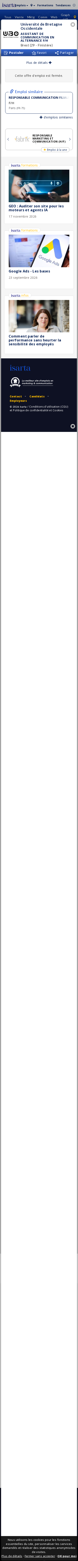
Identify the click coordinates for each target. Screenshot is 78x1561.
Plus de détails (37, 63)
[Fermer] (73, 25)
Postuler (16, 52)
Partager (66, 52)
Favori (41, 52)
